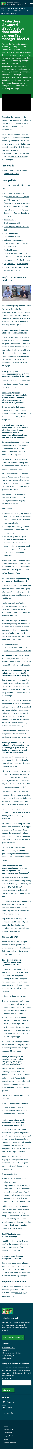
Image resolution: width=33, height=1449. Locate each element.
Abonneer (6, 1390)
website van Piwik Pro (18, 156)
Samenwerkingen (8, 1355)
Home (2, 8)
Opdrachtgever (7, 1358)
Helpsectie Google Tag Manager (16, 263)
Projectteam (6, 1350)
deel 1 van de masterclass (11, 55)
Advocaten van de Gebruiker (11, 1353)
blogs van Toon (12, 213)
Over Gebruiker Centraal (11, 1337)
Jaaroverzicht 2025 (8, 1348)
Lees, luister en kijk (12, 8)
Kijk (22, 8)
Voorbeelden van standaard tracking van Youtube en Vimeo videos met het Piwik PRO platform (17, 253)
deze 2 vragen (20, 1293)
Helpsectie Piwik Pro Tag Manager (17, 260)
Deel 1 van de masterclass (14, 193)
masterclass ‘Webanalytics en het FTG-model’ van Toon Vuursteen (16, 200)
